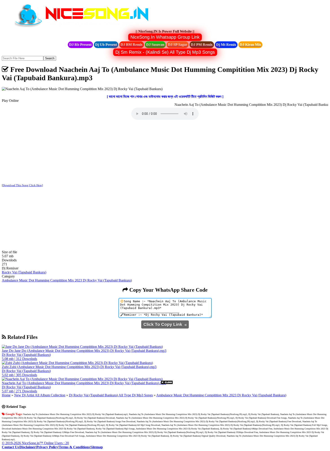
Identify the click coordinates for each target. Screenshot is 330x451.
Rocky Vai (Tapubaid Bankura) (24, 272)
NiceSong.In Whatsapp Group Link (165, 37)
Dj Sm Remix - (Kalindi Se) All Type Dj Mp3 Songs (165, 52)
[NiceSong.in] (85, 27)
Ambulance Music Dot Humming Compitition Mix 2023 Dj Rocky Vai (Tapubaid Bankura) (67, 280)
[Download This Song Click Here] (22, 185)
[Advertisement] (165, 152)
